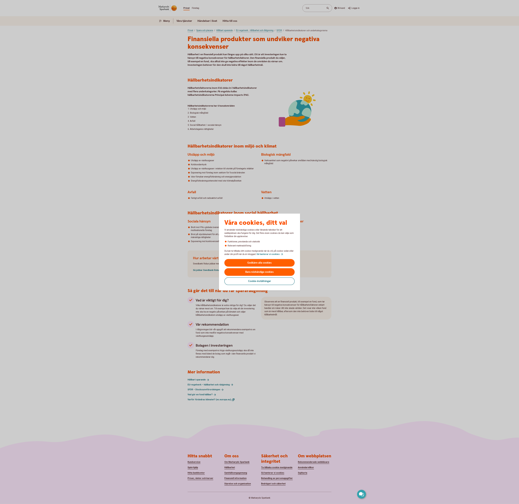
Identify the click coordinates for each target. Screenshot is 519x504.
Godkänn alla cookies (259, 263)
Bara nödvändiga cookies (259, 272)
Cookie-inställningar (259, 281)
